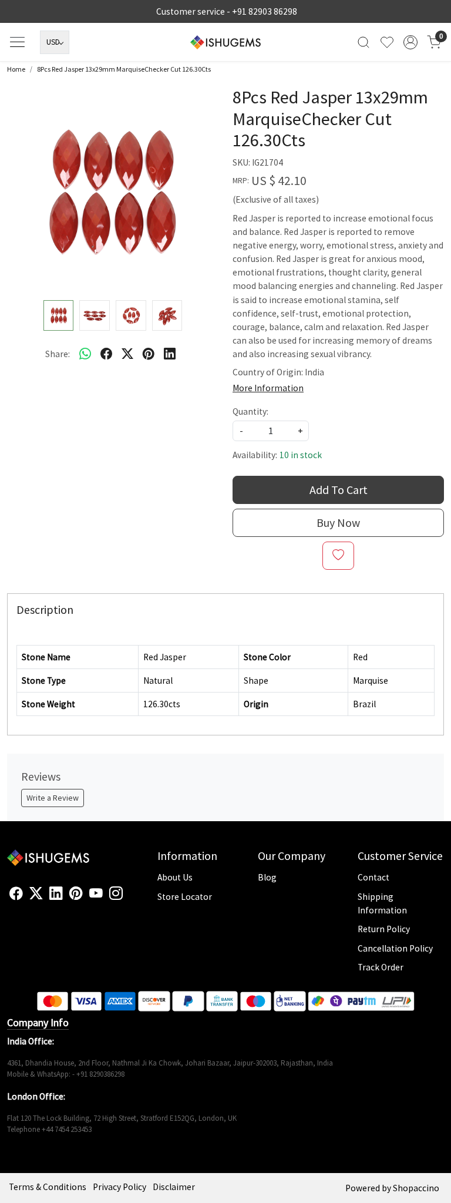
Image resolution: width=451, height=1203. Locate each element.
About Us (175, 877)
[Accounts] (410, 42)
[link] (363, 42)
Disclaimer (174, 1186)
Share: (57, 353)
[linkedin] (169, 353)
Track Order (380, 967)
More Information (268, 388)
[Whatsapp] (85, 353)
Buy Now (338, 522)
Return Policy (384, 929)
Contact (373, 877)
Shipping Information (382, 903)
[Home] (225, 42)
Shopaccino (416, 1188)
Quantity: (250, 411)
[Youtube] (96, 893)
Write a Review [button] (52, 797)
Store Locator (184, 896)
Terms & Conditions (47, 1186)
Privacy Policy (119, 1186)
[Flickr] (129, 898)
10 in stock (301, 455)
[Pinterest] (76, 893)
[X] (36, 893)
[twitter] (127, 353)
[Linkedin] (56, 893)
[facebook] (106, 353)
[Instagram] (116, 893)
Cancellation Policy (395, 948)
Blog (267, 877)
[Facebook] (16, 893)
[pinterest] (148, 353)
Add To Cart (338, 489)
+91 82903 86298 (264, 11)
